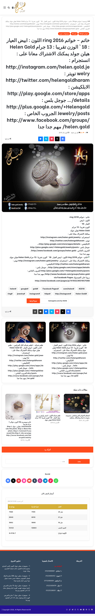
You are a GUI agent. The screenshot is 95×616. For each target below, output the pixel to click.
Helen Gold (81, 294)
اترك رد (47, 449)
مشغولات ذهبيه (64, 34)
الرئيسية (85, 21)
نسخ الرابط (33, 301)
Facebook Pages (50, 289)
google (24, 289)
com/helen (68, 289)
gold (35, 289)
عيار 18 (74, 34)
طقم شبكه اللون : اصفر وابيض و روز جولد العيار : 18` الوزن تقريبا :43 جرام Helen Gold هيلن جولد (47, 417)
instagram (34, 294)
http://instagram (62, 294)
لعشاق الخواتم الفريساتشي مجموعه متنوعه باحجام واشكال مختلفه (78, 416)
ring (9, 294)
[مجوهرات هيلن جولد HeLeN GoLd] (19, 7)
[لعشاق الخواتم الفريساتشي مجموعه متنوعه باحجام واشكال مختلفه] (77, 403)
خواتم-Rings (77, 21)
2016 (82, 289)
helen (12, 289)
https (46, 294)
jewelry (20, 294)
